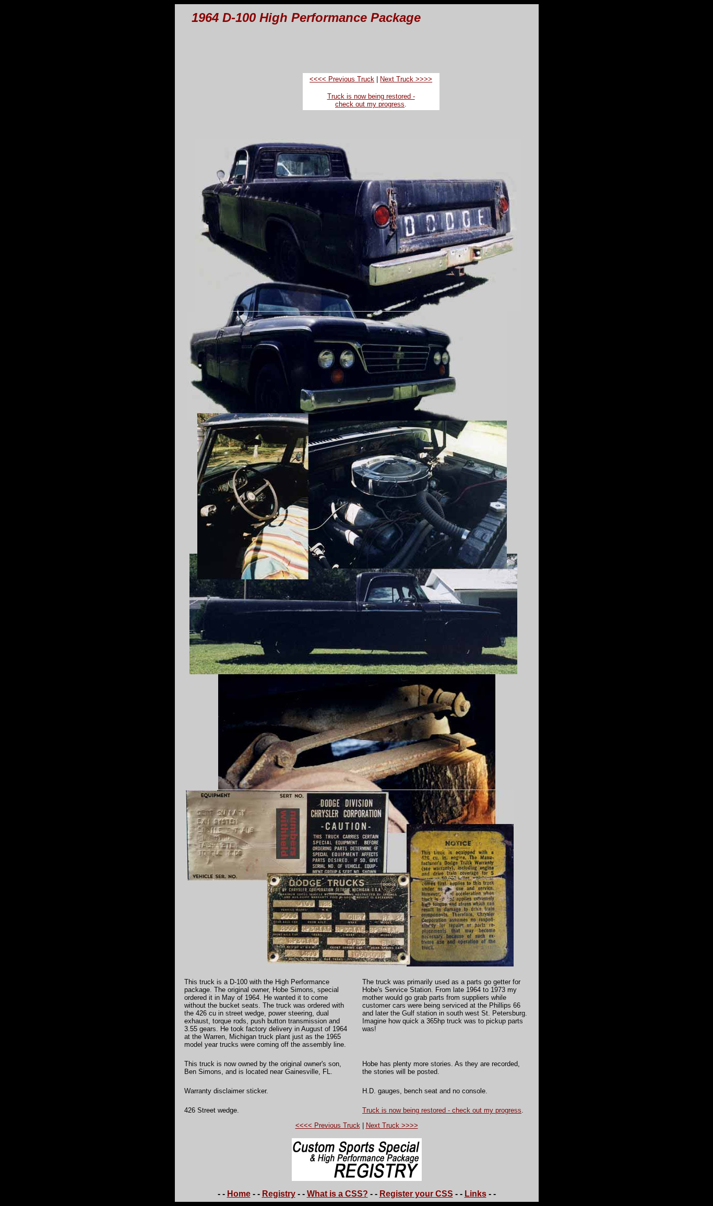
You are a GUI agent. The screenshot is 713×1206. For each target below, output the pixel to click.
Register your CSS (416, 1193)
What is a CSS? (337, 1193)
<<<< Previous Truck (342, 79)
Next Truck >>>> (406, 79)
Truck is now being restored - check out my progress (371, 100)
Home (239, 1193)
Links (475, 1193)
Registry (278, 1193)
